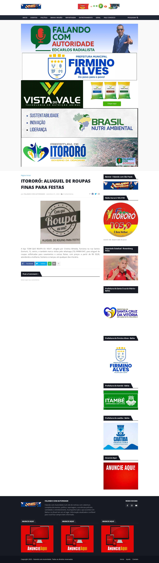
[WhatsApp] (50, 264)
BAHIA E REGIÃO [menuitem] (56, 18)
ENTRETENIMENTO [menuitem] (86, 18)
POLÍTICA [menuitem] (44, 18)
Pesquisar (132, 18)
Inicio (122, 559)
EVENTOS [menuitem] (34, 18)
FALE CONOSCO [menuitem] (109, 18)
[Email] (99, 194)
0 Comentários (68, 194)
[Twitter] (96, 194)
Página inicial (26, 175)
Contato (135, 559)
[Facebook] (92, 194)
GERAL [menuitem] (98, 18)
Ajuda (128, 559)
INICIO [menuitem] (25, 18)
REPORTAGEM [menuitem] (71, 18)
